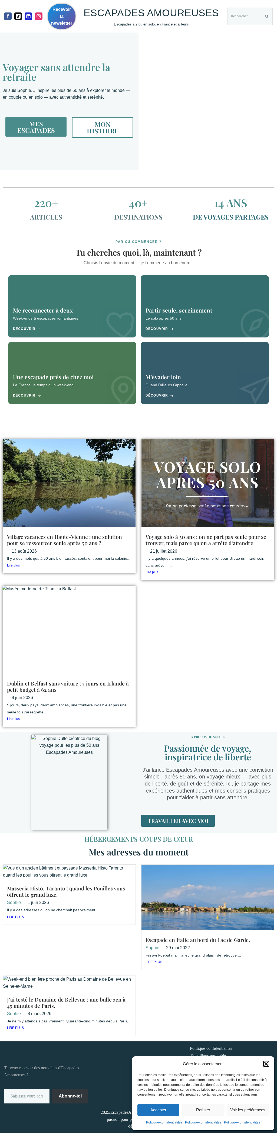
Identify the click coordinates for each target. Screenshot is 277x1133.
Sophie (14, 902)
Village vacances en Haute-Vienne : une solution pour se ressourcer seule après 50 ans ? (64, 539)
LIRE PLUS (15, 917)
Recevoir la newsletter (61, 16)
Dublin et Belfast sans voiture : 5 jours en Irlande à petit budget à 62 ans (68, 686)
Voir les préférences (247, 1110)
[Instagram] (38, 16)
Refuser (203, 1110)
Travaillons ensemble (208, 1055)
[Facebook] (8, 16)
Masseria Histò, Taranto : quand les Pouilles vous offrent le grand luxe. (66, 891)
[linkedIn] (28, 16)
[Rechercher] (267, 16)
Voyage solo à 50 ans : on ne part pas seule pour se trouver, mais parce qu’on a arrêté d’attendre (206, 539)
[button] (266, 1064)
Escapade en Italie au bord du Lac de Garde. (198, 939)
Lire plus (13, 565)
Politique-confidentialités (164, 1122)
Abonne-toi (70, 1096)
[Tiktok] (18, 16)
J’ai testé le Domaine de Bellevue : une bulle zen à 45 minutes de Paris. (66, 1002)
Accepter (158, 1110)
